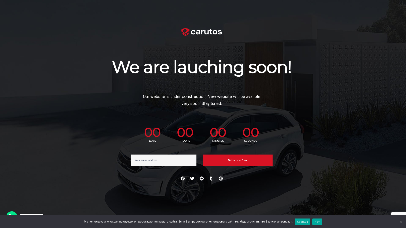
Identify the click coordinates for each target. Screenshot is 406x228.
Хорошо (302, 221)
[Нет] (401, 222)
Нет (317, 221)
